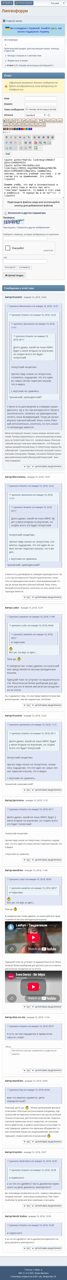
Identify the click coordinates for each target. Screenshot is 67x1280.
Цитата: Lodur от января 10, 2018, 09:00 (32, 625)
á (3, 132)
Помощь (28, 1269)
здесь (54, 28)
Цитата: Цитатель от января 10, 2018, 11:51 (33, 724)
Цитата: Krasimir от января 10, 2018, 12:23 (34, 314)
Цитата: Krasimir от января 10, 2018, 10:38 (34, 1170)
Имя (6, 98)
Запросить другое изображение (33, 227)
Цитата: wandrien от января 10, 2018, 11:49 (32, 616)
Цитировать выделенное (48, 466)
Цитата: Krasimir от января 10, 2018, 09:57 (32, 1026)
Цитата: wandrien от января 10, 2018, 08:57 (34, 888)
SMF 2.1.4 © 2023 (26, 1273)
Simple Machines (42, 1273)
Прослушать (9, 227)
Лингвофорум (15, 10)
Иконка (8, 115)
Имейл (8, 104)
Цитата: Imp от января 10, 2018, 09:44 (30, 1089)
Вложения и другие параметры (27, 212)
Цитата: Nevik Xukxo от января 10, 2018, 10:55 (33, 1161)
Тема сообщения (14, 109)
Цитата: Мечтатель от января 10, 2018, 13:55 (34, 306)
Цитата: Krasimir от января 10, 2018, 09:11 (34, 733)
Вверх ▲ (39, 1269)
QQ (28, 466)
